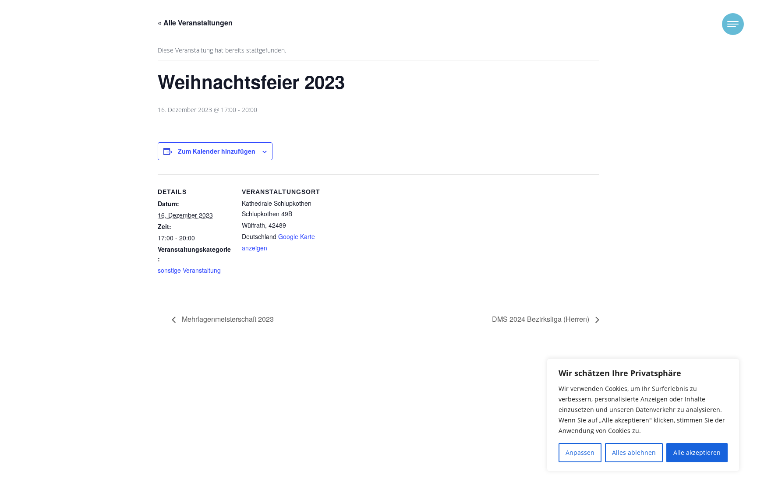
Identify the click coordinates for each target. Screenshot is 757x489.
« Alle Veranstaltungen (195, 23)
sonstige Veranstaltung (189, 270)
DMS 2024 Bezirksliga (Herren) (541, 319)
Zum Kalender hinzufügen (216, 151)
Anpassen (580, 452)
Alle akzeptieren (697, 452)
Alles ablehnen (634, 452)
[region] (643, 415)
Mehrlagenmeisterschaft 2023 (227, 319)
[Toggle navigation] (733, 24)
